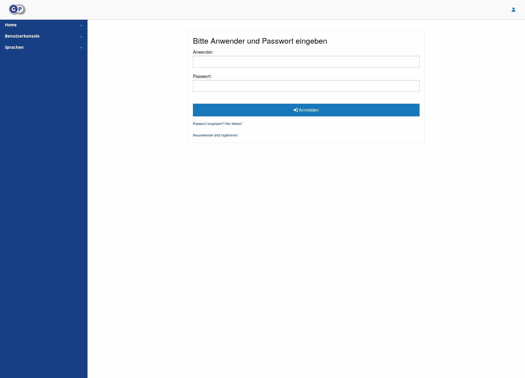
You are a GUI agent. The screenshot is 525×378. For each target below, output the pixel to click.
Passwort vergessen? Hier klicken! (217, 123)
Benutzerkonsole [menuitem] (22, 36)
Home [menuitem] (11, 25)
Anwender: (203, 52)
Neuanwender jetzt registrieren (215, 135)
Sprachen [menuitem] (14, 47)
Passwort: (202, 76)
